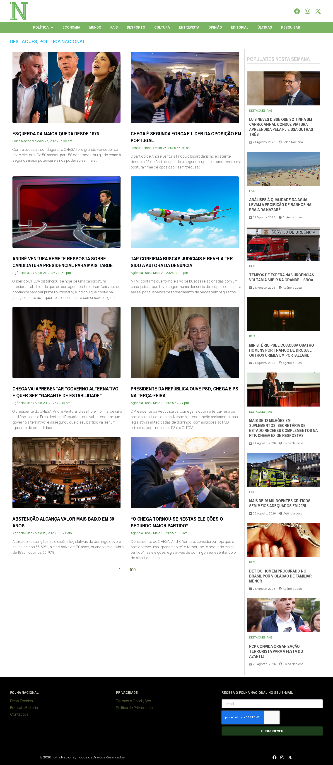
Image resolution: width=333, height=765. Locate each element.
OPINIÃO (215, 27)
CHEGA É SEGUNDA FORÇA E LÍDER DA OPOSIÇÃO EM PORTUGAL (186, 137)
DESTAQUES (23, 41)
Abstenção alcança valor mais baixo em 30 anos (63, 522)
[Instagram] (307, 11)
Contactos (19, 714)
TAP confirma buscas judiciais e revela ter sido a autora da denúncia (182, 262)
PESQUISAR (290, 27)
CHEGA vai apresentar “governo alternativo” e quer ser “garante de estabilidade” (66, 392)
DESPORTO (136, 27)
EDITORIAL (240, 27)
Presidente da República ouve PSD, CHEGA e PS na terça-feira (184, 392)
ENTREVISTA (189, 27)
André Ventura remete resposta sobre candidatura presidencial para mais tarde (62, 262)
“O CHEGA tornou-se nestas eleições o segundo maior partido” (177, 522)
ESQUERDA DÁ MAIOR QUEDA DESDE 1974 (55, 133)
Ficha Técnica (21, 700)
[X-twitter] (318, 11)
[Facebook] (297, 11)
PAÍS (114, 27)
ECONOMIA (71, 27)
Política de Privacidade (134, 707)
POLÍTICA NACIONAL (62, 41)
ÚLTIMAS (265, 27)
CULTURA (162, 27)
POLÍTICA (41, 27)
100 (133, 569)
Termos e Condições (133, 700)
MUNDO (95, 27)
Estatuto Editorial (24, 707)
